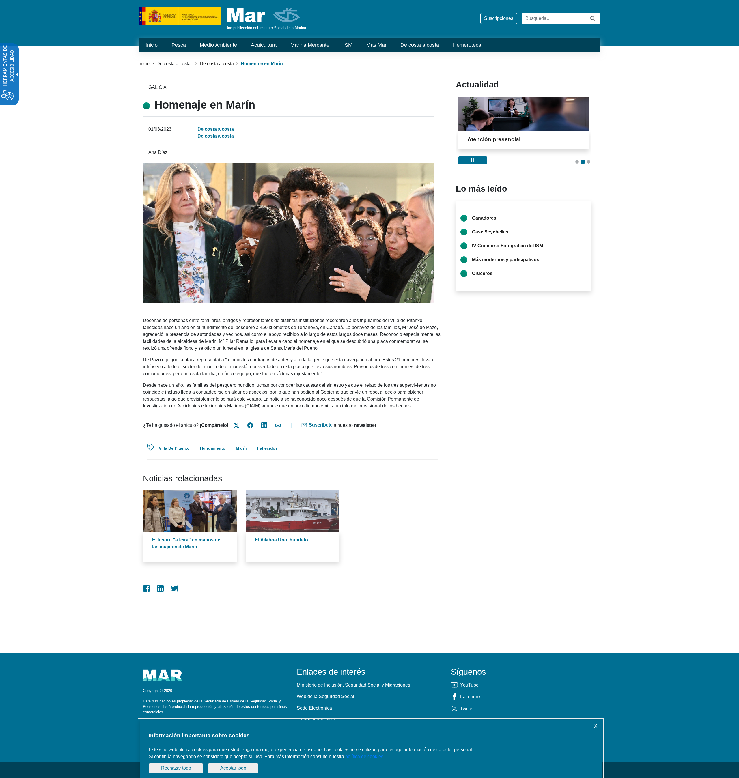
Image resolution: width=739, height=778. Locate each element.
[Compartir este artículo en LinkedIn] (264, 425)
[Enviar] (592, 18)
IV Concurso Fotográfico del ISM (507, 245)
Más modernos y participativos (505, 259)
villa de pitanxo (174, 448)
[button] (577, 162)
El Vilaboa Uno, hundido (281, 539)
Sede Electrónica (314, 708)
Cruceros (482, 273)
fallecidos (267, 448)
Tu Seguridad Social (318, 719)
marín (241, 448)
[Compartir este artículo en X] (236, 425)
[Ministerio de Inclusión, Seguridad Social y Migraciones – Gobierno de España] (180, 15)
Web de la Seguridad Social (325, 696)
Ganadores (484, 218)
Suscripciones (498, 18)
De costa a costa (217, 63)
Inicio (144, 63)
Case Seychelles (490, 231)
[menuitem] (152, 45)
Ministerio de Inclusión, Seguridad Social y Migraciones (353, 684)
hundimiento (212, 448)
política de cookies (364, 756)
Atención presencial (493, 139)
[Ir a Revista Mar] (264, 15)
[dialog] (371, 749)
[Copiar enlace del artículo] (278, 425)
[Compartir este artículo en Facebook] (250, 425)
